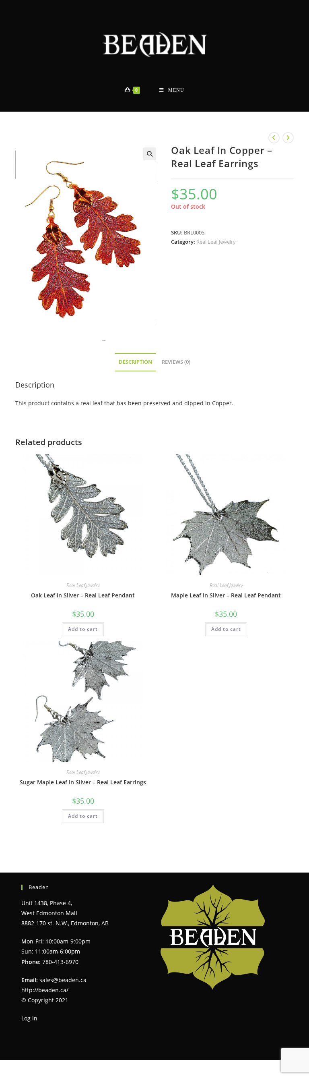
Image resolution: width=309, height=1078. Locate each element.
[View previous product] (274, 137)
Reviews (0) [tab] (176, 362)
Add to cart (83, 629)
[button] (149, 153)
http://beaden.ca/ (44, 990)
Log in (29, 1018)
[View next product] (288, 137)
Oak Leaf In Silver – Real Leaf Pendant (83, 595)
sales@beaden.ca (63, 980)
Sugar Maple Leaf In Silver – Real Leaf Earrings (83, 782)
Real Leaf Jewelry (216, 241)
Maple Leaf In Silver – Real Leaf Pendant (226, 595)
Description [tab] (135, 362)
